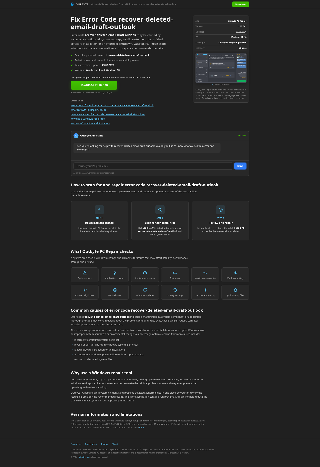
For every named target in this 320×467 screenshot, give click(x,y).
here (141, 427)
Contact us (76, 443)
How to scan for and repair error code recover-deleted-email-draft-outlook (112, 105)
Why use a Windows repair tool (88, 118)
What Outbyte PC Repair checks (88, 109)
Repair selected (241, 80)
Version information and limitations (90, 123)
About (115, 443)
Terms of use (91, 443)
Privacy (104, 443)
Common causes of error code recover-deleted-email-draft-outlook (108, 114)
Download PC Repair (94, 85)
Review (233, 63)
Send (240, 166)
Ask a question (244, 77)
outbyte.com (84, 457)
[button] (221, 69)
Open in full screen (241, 57)
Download (240, 4)
